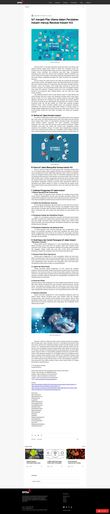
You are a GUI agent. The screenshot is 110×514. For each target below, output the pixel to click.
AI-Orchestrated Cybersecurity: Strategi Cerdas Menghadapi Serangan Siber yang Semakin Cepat (74, 462)
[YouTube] (64, 507)
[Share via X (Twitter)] (35, 435)
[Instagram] (66, 507)
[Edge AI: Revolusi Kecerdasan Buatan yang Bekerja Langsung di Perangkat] (34, 454)
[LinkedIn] (71, 507)
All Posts (27, 7)
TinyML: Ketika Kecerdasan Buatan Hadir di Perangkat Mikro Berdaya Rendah (54, 462)
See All (83, 446)
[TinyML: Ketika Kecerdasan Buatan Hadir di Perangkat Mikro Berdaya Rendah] (55, 454)
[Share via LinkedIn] (38, 435)
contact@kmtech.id (29, 508)
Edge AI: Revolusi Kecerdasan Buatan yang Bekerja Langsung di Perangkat (33, 462)
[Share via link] (41, 435)
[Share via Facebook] (32, 435)
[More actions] (78, 15)
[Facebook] (69, 507)
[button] (57, 2)
